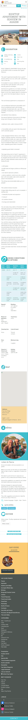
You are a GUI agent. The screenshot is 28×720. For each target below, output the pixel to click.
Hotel (2, 622)
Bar (2, 635)
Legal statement (5, 669)
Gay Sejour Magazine (7, 667)
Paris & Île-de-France (6, 610)
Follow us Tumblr (8, 712)
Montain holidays (5, 687)
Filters (25, 5)
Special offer (4, 658)
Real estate (4, 647)
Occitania (3, 608)
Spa (2, 689)
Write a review (5, 523)
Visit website (11, 508)
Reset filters (24, 8)
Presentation (4, 651)
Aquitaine (3, 583)
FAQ (2, 656)
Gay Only (3, 680)
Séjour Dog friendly (6, 691)
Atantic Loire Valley (6, 585)
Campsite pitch (5, 626)
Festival (3, 641)
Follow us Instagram (9, 709)
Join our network (5, 671)
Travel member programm (8, 660)
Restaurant (3, 630)
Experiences (4, 639)
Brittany (3, 590)
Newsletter (4, 665)
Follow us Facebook (9, 703)
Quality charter (5, 653)
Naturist (3, 681)
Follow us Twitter (8, 706)
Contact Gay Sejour (7, 674)
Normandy (4, 603)
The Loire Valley (5, 615)
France (3, 581)
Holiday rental (4, 624)
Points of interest (5, 645)
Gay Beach (4, 643)
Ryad (2, 628)
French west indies (6, 599)
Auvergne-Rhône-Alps (7, 588)
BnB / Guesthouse (5, 620)
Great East (4, 601)
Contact (4, 508)
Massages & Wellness (6, 632)
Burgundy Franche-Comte (8, 592)
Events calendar (5, 662)
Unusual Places (5, 685)
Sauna (2, 633)
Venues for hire (5, 637)
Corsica (3, 594)
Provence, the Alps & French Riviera (10, 612)
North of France (5, 606)
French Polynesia (5, 597)
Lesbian (3, 683)
